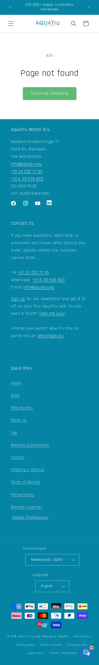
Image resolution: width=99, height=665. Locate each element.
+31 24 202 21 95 (27, 171)
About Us (19, 420)
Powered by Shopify (55, 636)
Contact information (63, 653)
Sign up (18, 298)
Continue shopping (49, 93)
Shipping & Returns (28, 469)
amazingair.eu (51, 335)
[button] (11, 24)
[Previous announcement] (10, 7)
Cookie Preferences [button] (29, 517)
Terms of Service (25, 482)
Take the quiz (51, 313)
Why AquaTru (22, 407)
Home (16, 383)
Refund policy (22, 494)
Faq (14, 432)
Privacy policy (25, 645)
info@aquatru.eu (26, 164)
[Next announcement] (89, 7)
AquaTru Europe (29, 636)
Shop (15, 395)
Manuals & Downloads (30, 445)
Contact (17, 457)
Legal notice (36, 653)
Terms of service (51, 645)
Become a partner (26, 506)
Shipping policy (78, 645)
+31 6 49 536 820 (27, 178)
